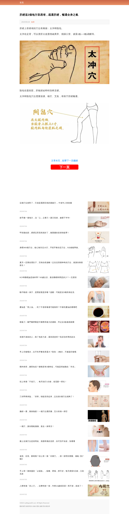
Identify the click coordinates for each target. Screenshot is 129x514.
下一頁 (64, 167)
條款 (34, 506)
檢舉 (32, 22)
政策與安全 (29, 506)
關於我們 (22, 506)
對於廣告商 (46, 506)
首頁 (22, 2)
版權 (41, 506)
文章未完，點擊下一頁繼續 (64, 160)
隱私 (37, 506)
